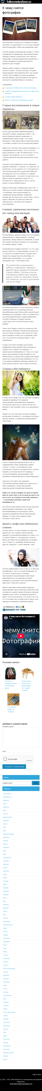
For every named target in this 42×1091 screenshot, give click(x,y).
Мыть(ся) (5, 908)
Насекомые (6, 921)
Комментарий (8, 726)
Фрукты (5, 1029)
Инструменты (7, 857)
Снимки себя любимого (14, 97)
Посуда (5, 965)
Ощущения (6, 941)
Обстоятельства (8, 925)
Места (5, 898)
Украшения (6, 1026)
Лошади (5, 881)
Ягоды (5, 1059)
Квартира (6, 864)
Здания (5, 844)
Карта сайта (37, 1074)
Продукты (6, 978)
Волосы (5, 814)
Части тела (6, 1039)
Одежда (5, 935)
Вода (4, 810)
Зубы (4, 854)
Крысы (5, 878)
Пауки (5, 945)
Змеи (4, 851)
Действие (6, 820)
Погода (5, 955)
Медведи (6, 894)
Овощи (5, 931)
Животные (6, 837)
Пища (5, 948)
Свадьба (5, 1002)
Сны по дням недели (9, 1012)
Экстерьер (6, 1049)
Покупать (6, 962)
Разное (5, 989)
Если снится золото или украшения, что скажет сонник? (26, 685)
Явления (5, 1056)
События (5, 1019)
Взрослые (6, 807)
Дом (4, 830)
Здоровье (6, 847)
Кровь (5, 874)
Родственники (7, 995)
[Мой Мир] (23, 606)
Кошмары (6, 871)
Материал (6, 891)
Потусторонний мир (9, 968)
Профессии (6, 982)
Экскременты (7, 1046)
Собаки (5, 1015)
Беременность (7, 797)
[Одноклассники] (21, 606)
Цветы (5, 1036)
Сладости (6, 1005)
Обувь (5, 928)
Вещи (4, 804)
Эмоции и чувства (8, 1052)
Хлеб (4, 1032)
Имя (4, 751)
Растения (5, 992)
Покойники (6, 958)
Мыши (5, 911)
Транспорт (6, 1022)
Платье (5, 952)
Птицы (5, 985)
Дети (4, 827)
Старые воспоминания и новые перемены (20, 88)
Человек (5, 1042)
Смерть (5, 1009)
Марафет (6, 888)
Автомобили (7, 793)
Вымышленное (7, 817)
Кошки (5, 867)
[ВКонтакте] (17, 606)
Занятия (5, 841)
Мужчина (6, 904)
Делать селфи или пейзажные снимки (19, 100)
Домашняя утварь (8, 834)
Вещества (6, 800)
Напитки (5, 918)
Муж (4, 901)
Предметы (6, 975)
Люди (5, 884)
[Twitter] (19, 606)
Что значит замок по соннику (11, 709)
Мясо (4, 915)
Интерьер (6, 861)
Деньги (5, 824)
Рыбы (5, 999)
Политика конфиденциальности (21, 1084)
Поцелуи (5, 972)
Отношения (6, 938)
